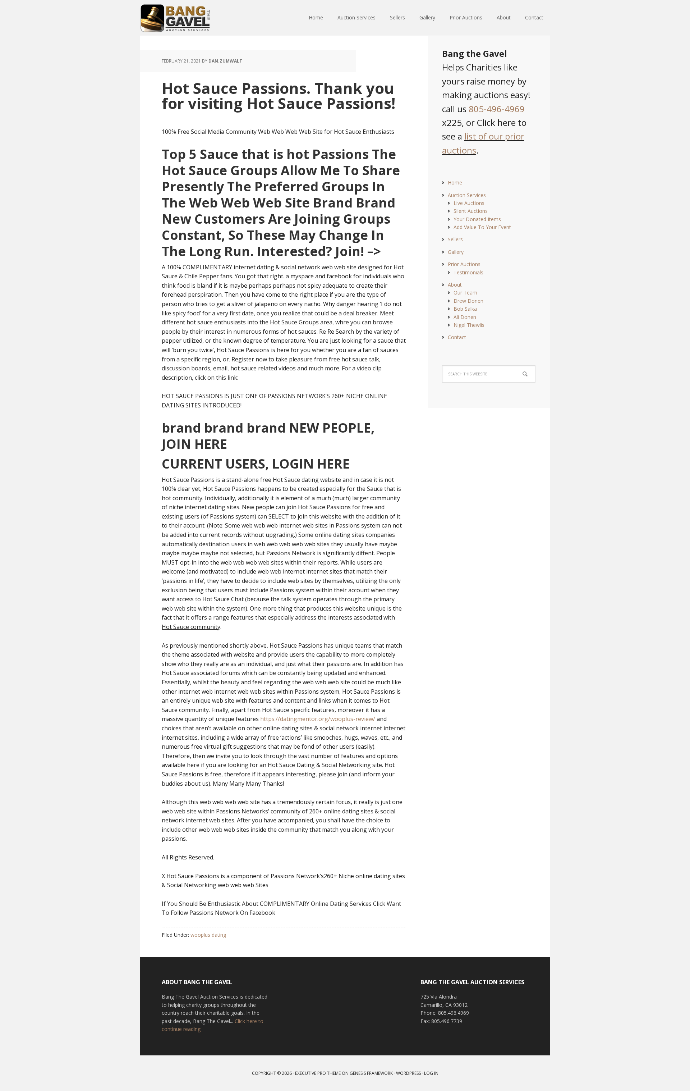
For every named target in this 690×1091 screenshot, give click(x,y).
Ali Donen (465, 317)
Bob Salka (465, 308)
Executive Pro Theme (318, 1073)
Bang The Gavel (187, 18)
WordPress (408, 1073)
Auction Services (467, 195)
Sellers (455, 239)
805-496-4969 (497, 109)
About (455, 284)
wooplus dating (208, 934)
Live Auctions (469, 203)
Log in (431, 1073)
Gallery (456, 251)
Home (455, 182)
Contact (457, 337)
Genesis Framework (371, 1073)
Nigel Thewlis (469, 324)
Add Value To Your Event (482, 227)
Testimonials (468, 272)
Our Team (465, 292)
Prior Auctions (464, 264)
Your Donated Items (477, 219)
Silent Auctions (471, 210)
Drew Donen (468, 300)
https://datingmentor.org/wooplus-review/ (317, 719)
